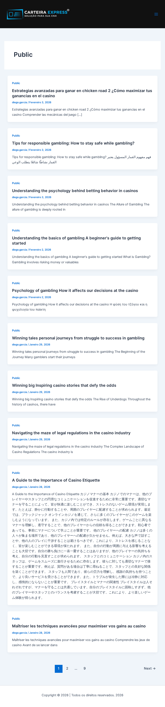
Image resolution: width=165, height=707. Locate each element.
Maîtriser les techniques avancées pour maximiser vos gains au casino (79, 626)
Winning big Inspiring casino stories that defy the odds (64, 385)
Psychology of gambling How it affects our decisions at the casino (75, 290)
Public (16, 83)
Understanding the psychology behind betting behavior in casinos (75, 190)
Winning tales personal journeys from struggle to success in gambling (78, 338)
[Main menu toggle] (156, 14)
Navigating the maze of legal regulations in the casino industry (71, 432)
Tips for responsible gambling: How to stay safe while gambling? (73, 143)
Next (150, 668)
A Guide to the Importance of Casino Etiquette (56, 480)
